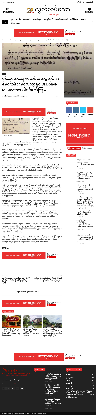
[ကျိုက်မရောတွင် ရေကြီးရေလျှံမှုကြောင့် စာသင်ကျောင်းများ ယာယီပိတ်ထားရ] (32, 321)
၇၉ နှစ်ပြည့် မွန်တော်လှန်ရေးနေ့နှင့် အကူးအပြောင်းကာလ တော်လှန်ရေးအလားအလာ (84, 223)
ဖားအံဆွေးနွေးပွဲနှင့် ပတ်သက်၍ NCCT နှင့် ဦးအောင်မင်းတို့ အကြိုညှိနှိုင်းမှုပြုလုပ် (16, 280)
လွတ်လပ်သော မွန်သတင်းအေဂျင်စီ (11, 96)
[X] (8, 267)
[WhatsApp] (17, 267)
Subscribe (90, 107)
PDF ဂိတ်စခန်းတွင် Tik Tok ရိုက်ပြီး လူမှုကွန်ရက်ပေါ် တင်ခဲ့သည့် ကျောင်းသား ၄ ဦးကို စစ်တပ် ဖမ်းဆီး (11, 333)
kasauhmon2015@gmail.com (15, 383)
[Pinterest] (12, 267)
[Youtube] (22, 388)
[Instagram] (8, 388)
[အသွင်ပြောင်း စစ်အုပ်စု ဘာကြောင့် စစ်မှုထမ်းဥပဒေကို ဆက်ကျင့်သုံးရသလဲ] (70, 162)
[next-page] (6, 340)
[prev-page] (3, 340)
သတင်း (9, 40)
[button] (92, 21)
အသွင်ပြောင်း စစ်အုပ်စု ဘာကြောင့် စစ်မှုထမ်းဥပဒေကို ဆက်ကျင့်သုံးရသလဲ (85, 163)
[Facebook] (4, 267)
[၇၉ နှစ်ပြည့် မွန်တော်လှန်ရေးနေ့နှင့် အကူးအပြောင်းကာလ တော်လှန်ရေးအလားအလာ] (70, 223)
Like (69, 107)
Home (4, 40)
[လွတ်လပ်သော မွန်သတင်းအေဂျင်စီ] (9, 291)
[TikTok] (13, 388)
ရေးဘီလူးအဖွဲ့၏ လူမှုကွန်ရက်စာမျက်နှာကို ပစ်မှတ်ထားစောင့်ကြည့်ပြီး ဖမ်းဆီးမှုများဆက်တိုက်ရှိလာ (52, 333)
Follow (76, 107)
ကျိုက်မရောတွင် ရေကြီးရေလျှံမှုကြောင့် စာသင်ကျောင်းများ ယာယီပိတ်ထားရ (31, 333)
